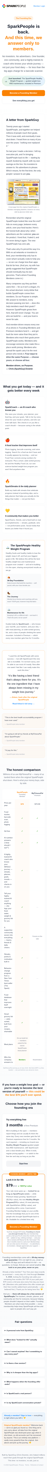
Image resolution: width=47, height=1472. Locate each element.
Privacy (21, 1465)
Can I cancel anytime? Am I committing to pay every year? (23, 1352)
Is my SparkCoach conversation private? (24, 1403)
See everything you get (23, 101)
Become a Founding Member (23, 93)
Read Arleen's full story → (24, 704)
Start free (23, 1164)
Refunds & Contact (36, 1465)
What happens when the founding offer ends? (22, 1383)
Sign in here (26, 1415)
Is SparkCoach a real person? (19, 1393)
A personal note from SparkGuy (20, 1330)
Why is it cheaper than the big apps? (22, 1372)
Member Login (39, 6)
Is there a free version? (16, 1363)
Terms (27, 1465)
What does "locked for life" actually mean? (21, 1341)
